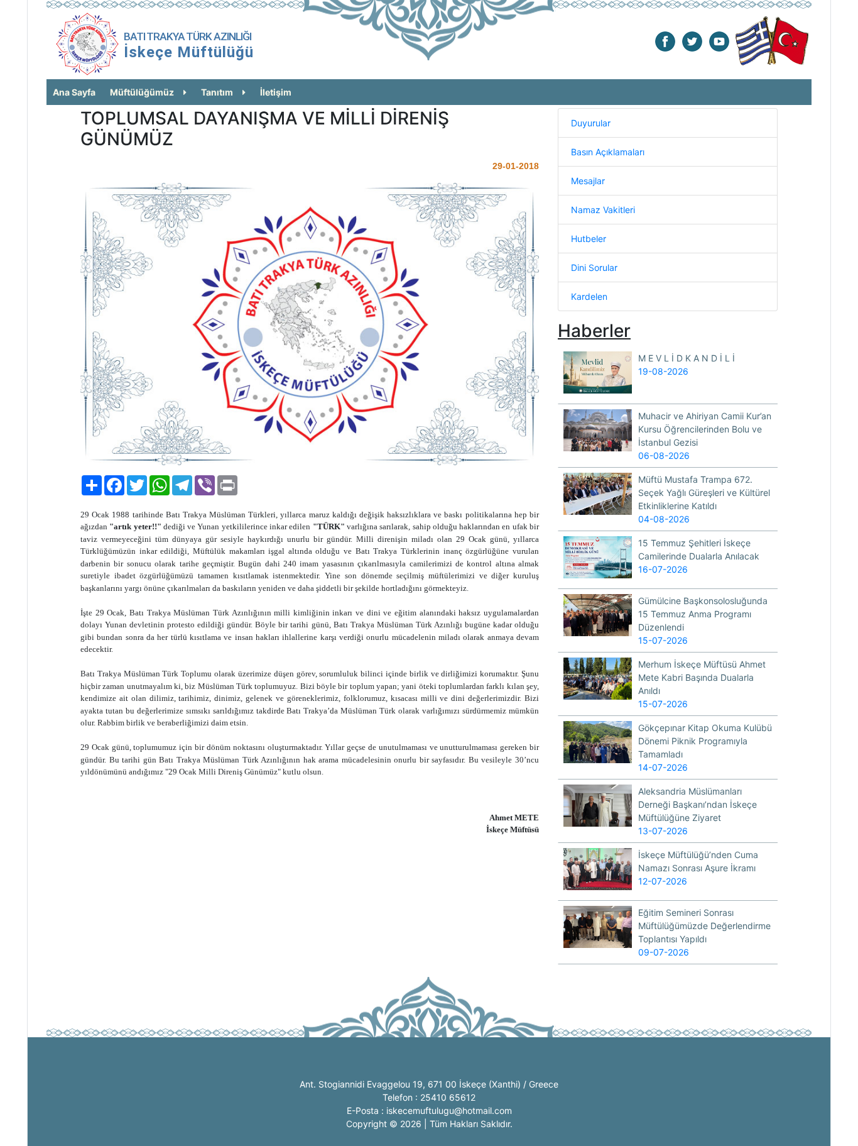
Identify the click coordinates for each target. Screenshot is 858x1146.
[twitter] (692, 40)
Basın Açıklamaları (607, 151)
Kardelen (589, 296)
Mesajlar (588, 180)
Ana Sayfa (74, 92)
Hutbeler (588, 238)
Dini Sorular (594, 267)
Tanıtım (217, 92)
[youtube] (719, 40)
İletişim (275, 92)
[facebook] (665, 40)
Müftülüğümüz (142, 92)
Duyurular (591, 123)
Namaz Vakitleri (603, 209)
